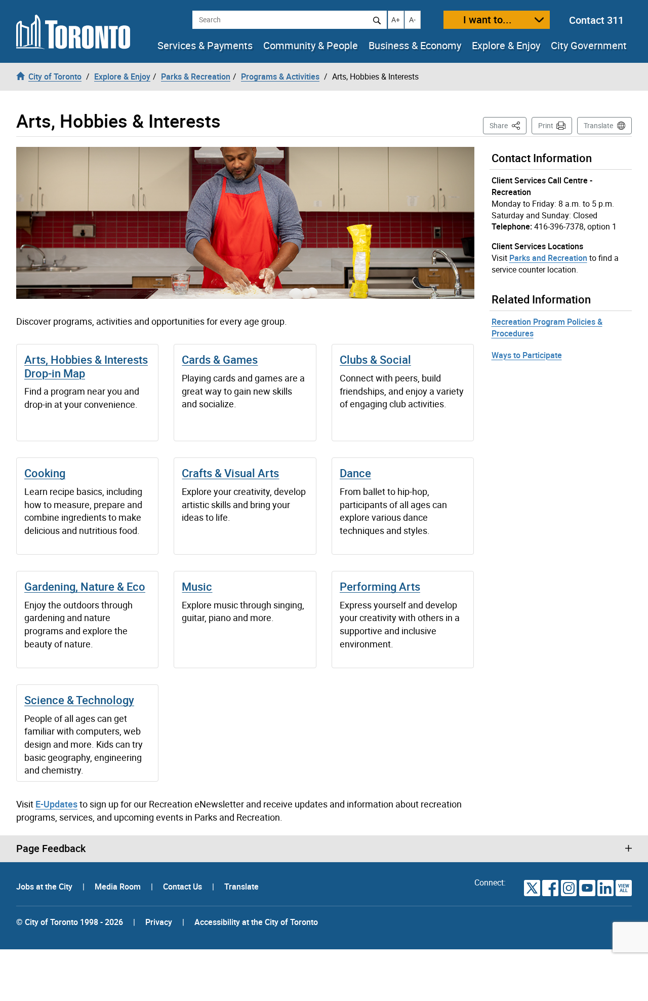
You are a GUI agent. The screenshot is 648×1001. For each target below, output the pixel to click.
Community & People (310, 45)
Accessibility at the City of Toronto (256, 922)
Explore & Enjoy (506, 45)
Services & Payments (205, 45)
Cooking (44, 473)
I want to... (487, 19)
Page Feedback (51, 848)
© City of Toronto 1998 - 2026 (69, 922)
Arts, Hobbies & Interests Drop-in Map (86, 366)
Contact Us (183, 886)
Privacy (158, 922)
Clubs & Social (375, 359)
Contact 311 (596, 20)
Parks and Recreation (548, 257)
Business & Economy (415, 45)
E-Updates (56, 804)
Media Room (119, 886)
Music (197, 586)
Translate (598, 125)
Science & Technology (79, 699)
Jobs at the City (45, 886)
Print (545, 125)
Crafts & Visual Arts (230, 473)
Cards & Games (220, 359)
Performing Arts (380, 586)
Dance (355, 473)
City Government (589, 45)
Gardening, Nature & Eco (84, 586)
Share (508, 125)
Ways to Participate (527, 355)
